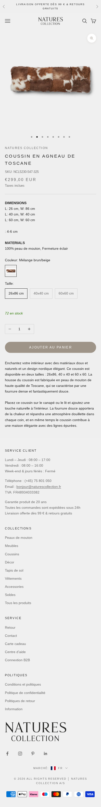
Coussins (12, 554)
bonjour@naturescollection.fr (38, 487)
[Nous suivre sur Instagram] (20, 753)
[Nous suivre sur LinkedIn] (45, 753)
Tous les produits (18, 603)
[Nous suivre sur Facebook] (7, 753)
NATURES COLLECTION (26, 148)
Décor (9, 562)
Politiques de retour (20, 701)
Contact (11, 636)
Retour (10, 627)
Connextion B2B (17, 660)
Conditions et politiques (23, 684)
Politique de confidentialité (25, 693)
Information (14, 709)
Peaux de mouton (18, 538)
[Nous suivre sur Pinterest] (32, 753)
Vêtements (13, 578)
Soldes (10, 595)
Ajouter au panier (50, 347)
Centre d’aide (15, 652)
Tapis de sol (14, 570)
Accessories (14, 587)
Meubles (11, 546)
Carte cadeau (15, 644)
